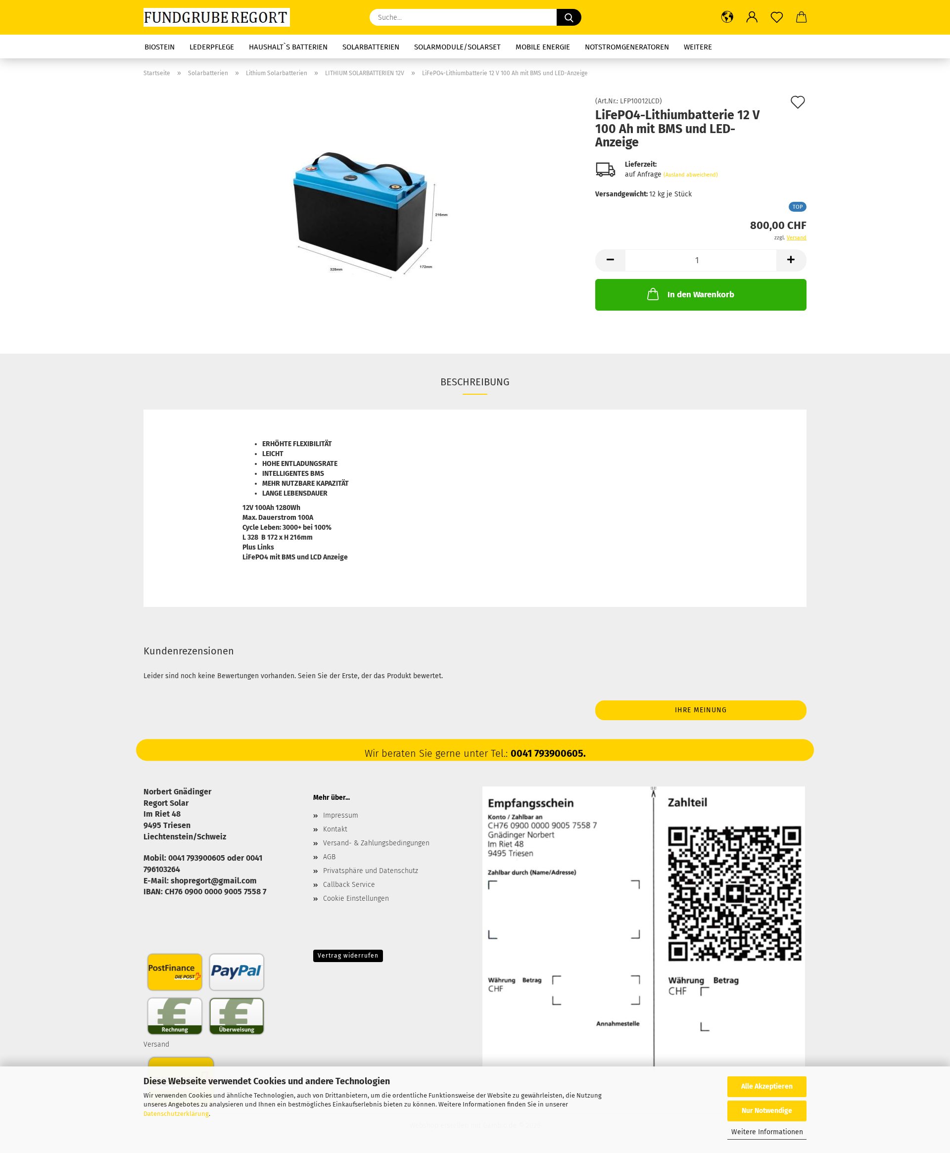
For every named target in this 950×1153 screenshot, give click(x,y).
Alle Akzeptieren (767, 1086)
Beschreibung (475, 382)
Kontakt (335, 829)
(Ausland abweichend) (691, 175)
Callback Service (349, 884)
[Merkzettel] (776, 17)
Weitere (698, 47)
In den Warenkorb (700, 294)
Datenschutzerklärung (176, 1113)
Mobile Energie (543, 47)
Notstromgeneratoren (627, 47)
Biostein (159, 47)
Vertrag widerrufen (348, 955)
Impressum (340, 815)
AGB (329, 857)
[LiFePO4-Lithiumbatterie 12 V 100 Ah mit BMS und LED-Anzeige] (362, 209)
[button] (727, 17)
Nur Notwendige (767, 1111)
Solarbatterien (370, 47)
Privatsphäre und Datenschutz (370, 871)
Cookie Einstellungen (356, 898)
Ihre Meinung (701, 710)
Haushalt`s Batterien (288, 47)
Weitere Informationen (767, 1132)
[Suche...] (569, 17)
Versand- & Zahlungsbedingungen (376, 843)
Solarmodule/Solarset (457, 47)
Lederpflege (212, 47)
